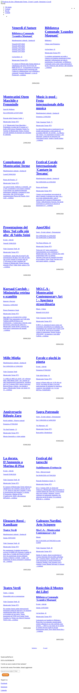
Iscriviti (5, 675)
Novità (7, 11)
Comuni (7, 9)
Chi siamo (8, 7)
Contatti (7, 13)
